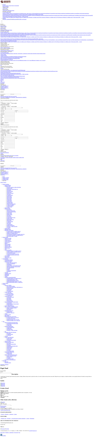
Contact (1, 153)
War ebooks (18, 58)
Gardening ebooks (3, 55)
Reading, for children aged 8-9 (34, 17)
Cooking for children (28, 14)
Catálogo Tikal (21, 157)
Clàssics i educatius (8, 241)
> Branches (6, 414)
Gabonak (6, 272)
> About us (2, 414)
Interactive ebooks (27, 53)
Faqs (1, 152)
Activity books (40, 14)
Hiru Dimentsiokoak (10, 267)
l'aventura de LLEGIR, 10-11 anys (13, 253)
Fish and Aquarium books (8, 71)
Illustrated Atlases (11, 10)
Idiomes (6, 243)
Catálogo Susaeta (16, 157)
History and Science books (5, 76)
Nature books (35, 71)
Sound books (45, 13)
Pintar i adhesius (7, 244)
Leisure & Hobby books (61, 15)
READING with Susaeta (38, 38)
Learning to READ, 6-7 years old (6, 60)
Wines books (8, 77)
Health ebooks (2, 59)
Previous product (3, 406)
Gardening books (84, 15)
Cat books (43, 71)
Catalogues (6, 364)
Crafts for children (35, 14)
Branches (7, 152)
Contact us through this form (5, 410)
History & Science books (20, 14)
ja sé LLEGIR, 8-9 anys (11, 252)
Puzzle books (65, 13)
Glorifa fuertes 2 (5, 10)
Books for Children (8, 285)
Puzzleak (8, 268)
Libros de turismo (54, 15)
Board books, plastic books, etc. (27, 13)
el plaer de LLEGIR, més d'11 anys (13, 254)
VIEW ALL (2, 158)
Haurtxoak (9, 271)
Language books (13, 14)
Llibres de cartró (7, 245)
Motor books (79, 15)
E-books (4, 12)
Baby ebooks (11, 50)
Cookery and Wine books (72, 39)
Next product (2, 407)
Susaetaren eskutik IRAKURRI (10, 277)
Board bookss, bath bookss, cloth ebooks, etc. (16, 53)
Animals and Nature (3, 56)
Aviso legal (16, 432)
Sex (40, 39)
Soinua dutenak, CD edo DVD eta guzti (14, 265)
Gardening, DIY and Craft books (47, 39)
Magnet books (70, 13)
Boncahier (9, 12)
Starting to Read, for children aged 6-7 (22, 17)
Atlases (1, 50)
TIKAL (8, 103)
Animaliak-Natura (8, 273)
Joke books (55, 13)
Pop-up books (75, 13)
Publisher (4, 18)
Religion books (40, 15)
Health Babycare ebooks (9, 310)
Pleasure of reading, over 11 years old (38, 60)
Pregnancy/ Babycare (9, 59)
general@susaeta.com (33, 430)
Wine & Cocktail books (11, 15)
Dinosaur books (7, 14)
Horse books (39, 71)
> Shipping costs (3, 418)
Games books (18, 73)
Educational (35, 13)
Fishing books (8, 72)
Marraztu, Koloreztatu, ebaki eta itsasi (13, 266)
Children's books (9, 38)
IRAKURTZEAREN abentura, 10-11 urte (14, 281)
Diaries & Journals (50, 13)
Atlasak (6, 276)
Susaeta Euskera (5, 258)
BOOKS (4, 4)
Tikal (6, 12)
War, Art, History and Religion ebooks (11, 306)
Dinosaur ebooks (23, 56)
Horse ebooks (18, 56)
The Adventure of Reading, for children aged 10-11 (48, 17)
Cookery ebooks (3, 54)
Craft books (89, 15)
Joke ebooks (37, 53)
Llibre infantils (7, 255)
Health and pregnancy (14, 16)
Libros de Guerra (80, 39)
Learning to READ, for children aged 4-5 (14, 250)
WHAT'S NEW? (3, 182)
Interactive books (40, 13)
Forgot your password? (4, 96)
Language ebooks (6, 50)
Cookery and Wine (8, 292)
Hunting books (3, 72)
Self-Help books (15, 74)
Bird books (15, 71)
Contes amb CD (7, 240)
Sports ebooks (2, 57)
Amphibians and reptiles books (22, 71)
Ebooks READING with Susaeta (10, 316)
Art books (35, 15)
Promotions (2, 364)
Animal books (84, 13)
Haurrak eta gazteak (8, 261)
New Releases (3, 157)
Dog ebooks (9, 56)
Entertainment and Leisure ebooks (11, 57)
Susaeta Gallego (5, 283)
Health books (10, 74)
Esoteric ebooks (19, 57)
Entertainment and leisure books (5, 73)
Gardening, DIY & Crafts (9, 294)
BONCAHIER (14, 103)
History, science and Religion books (59, 39)
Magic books (79, 13)
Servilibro (4, 435)
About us (2, 79)
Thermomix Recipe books (19, 15)
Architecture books (21, 76)
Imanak (8, 269)
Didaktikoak (7, 274)
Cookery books (3, 77)
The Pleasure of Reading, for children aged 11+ (65, 17)
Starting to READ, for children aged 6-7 (14, 251)
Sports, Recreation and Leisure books (25, 39)
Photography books (73, 15)
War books (44, 15)
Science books (26, 15)
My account (2, 82)
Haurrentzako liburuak (9, 259)
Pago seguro (2, 432)
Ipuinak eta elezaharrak (11, 263)
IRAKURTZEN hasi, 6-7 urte (12, 279)
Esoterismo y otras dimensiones (88, 39)
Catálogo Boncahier (9, 157)
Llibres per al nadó (8, 238)
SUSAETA (4, 103)
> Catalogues (11, 414)
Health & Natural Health (35, 39)
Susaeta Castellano (6, 184)
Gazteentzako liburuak (9, 260)
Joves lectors (7, 256)
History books (31, 15)
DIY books (2, 75)
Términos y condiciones (9, 432)
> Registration (31, 418)
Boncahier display (14, 40)
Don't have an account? (13, 96)
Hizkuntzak (7, 275)
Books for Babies (6, 6)
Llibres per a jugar (8, 239)
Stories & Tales (19, 13)
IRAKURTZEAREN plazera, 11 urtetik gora (14, 282)
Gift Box (66, 39)
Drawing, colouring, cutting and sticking (9, 13)
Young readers (5, 8)
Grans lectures (7, 242)
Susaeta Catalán (5, 237)
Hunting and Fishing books (14, 39)
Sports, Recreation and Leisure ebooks (11, 301)
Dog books (2, 71)
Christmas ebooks (42, 53)
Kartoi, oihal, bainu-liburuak (12, 262)
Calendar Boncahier (7, 40)
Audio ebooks (32, 53)
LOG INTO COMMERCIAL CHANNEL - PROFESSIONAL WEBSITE (13, 97)
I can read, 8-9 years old (16, 60)
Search (2, 150)
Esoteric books (67, 15)
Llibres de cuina (7, 246)
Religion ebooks (13, 58)
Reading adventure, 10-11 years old (26, 60)
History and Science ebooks (5, 58)
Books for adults (20, 38)
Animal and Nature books (4, 39)
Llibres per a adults (8, 257)
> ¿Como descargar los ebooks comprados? (18, 418)
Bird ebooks (14, 56)
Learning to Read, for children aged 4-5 (9, 17)
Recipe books (5, 15)
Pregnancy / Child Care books (23, 16)
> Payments (8, 418)
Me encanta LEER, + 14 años (79, 17)
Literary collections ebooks (5, 47)
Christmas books (60, 13)
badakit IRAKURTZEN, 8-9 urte (12, 280)
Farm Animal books (48, 71)
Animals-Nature (7, 16)
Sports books (48, 15)
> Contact (15, 414)
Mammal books (30, 71)
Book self (2, 40)
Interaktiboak (9, 264)
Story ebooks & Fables (4, 53)
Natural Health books (4, 74)
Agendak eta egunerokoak (11, 270)
